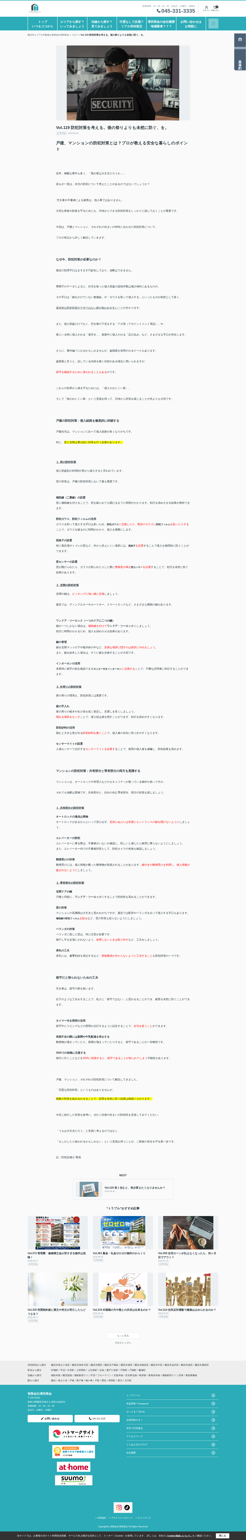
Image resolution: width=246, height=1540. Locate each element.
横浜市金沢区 (172, 1365)
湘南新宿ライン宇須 (85, 1375)
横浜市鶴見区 (142, 1365)
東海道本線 (154, 1375)
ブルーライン (104, 1375)
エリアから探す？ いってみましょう (73, 24)
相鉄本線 (56, 1375)
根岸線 (143, 1375)
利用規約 (102, 1518)
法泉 (102, 1370)
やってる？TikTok (135, 1411)
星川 (120, 1380)
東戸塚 (79, 1380)
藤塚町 (142, 1370)
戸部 (97, 1380)
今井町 (71, 1370)
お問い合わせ (52, 1418)
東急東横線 (191, 1375)
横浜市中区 (156, 1365)
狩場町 (55, 1370)
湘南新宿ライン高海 (173, 1375)
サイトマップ (144, 1518)
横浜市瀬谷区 (202, 1365)
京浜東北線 (131, 1375)
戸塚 (71, 1380)
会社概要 (131, 1452)
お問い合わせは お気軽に (193, 24)
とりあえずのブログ (136, 1444)
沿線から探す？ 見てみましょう (104, 24)
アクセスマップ (134, 1436)
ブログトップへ (123, 1342)
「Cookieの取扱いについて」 (179, 1536)
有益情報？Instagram (137, 1403)
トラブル (61, 133)
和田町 (111, 1380)
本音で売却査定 (134, 1428)
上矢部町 (93, 1370)
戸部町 (124, 1370)
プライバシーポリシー (122, 1518)
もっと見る (123, 1335)
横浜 (53, 1380)
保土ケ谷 (62, 1380)
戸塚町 (133, 1370)
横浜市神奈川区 (80, 1365)
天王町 (128, 1380)
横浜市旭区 (126, 1365)
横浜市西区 (96, 1365)
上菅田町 (81, 1370)
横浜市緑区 (187, 1365)
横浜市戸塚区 (111, 1365)
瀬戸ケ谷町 (112, 1370)
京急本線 (119, 1375)
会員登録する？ (134, 1420)
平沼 (63, 1370)
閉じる (222, 1535)
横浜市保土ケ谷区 (60, 1365)
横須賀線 (68, 1375)
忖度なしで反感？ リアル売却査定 (133, 24)
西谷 (104, 1380)
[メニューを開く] (213, 23)
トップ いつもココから (44, 24)
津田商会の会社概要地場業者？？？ (161, 24)
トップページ (133, 1395)
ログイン (206, 10)
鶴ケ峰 (89, 1380)
